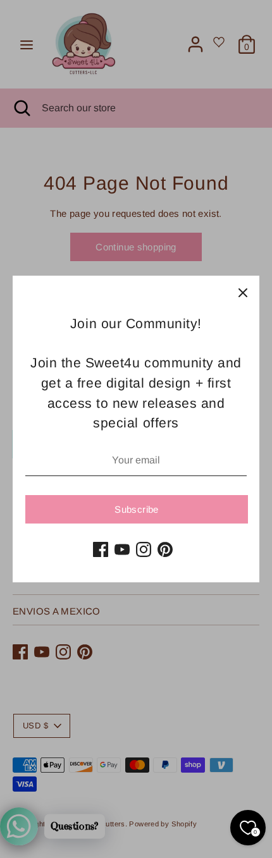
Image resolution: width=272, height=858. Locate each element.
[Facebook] (100, 549)
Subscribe (136, 509)
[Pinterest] (165, 549)
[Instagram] (143, 549)
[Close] (243, 292)
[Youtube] (122, 549)
